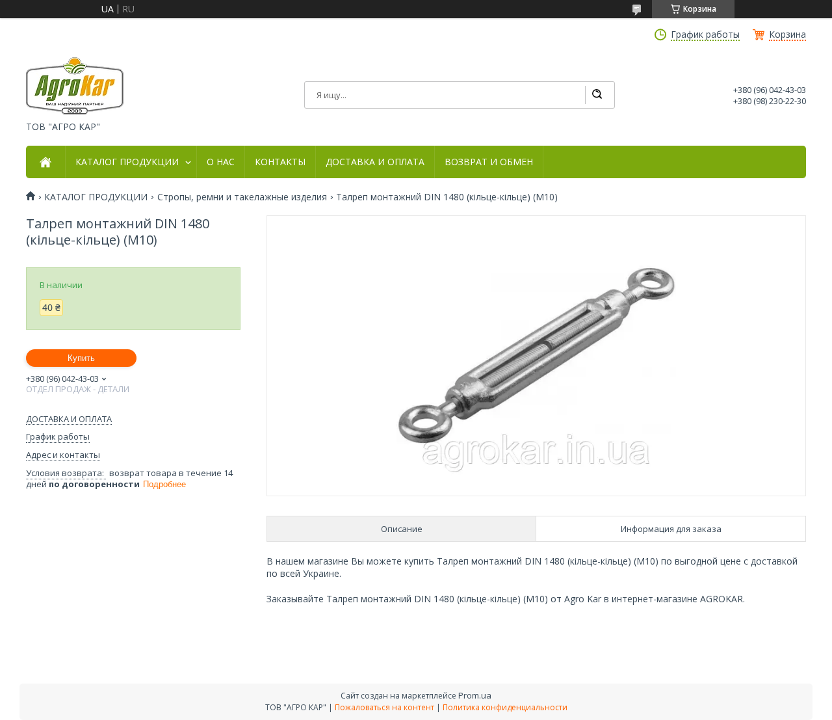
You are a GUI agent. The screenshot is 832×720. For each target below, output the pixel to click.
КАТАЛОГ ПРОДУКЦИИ (127, 162)
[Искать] (596, 95)
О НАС (221, 162)
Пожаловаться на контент (384, 707)
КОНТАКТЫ (280, 162)
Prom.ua (474, 695)
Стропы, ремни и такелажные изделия (242, 197)
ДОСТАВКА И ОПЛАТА (375, 162)
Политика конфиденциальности (505, 707)
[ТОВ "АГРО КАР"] (75, 85)
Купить (81, 358)
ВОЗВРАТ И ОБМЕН (489, 162)
